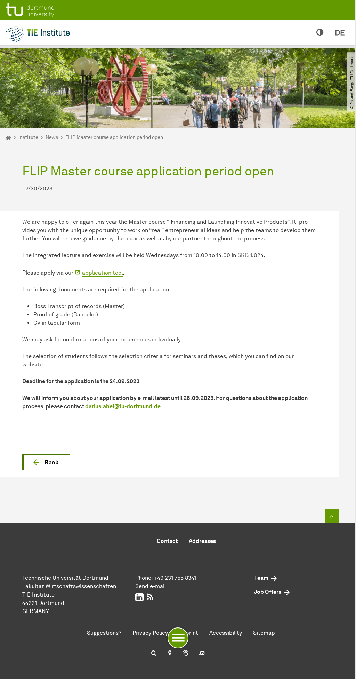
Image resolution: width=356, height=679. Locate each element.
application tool (102, 272)
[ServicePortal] (185, 653)
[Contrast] (320, 33)
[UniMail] (202, 653)
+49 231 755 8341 (175, 578)
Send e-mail (150, 586)
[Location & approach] (169, 653)
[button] (46, 462)
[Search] (154, 653)
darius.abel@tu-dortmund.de (123, 406)
